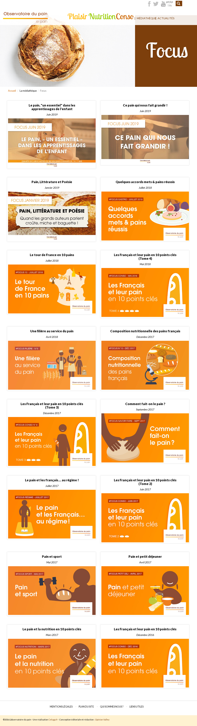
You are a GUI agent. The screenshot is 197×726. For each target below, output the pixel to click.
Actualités (165, 18)
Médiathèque (145, 18)
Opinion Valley (102, 719)
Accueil (12, 90)
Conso (124, 16)
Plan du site (86, 706)
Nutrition (101, 16)
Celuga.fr (53, 719)
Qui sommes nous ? (111, 706)
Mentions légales (61, 706)
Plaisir (77, 16)
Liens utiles (136, 706)
